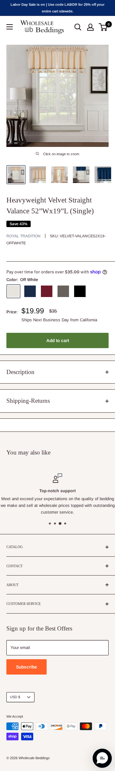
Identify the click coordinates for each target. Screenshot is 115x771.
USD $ (15, 697)
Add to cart (57, 340)
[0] (103, 27)
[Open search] (77, 27)
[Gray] (63, 291)
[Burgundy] (46, 291)
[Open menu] (9, 26)
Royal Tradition (23, 236)
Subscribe (26, 666)
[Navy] (30, 291)
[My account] (90, 27)
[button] (102, 758)
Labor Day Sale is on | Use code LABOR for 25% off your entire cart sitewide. (57, 8)
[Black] (80, 291)
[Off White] (13, 291)
